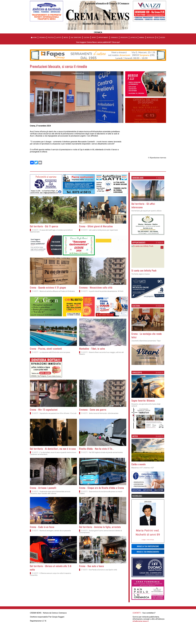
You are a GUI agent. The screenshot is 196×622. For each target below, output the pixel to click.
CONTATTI (137, 613)
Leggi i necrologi (148, 539)
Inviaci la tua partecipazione (148, 546)
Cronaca (42, 37)
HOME (35, 37)
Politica (51, 37)
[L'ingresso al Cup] (76, 122)
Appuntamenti (103, 37)
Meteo (66, 37)
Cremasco (114, 37)
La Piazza (133, 37)
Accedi (162, 37)
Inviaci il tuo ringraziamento (148, 551)
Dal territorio (76, 37)
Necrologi (150, 37)
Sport (94, 37)
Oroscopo (124, 37)
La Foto (58, 37)
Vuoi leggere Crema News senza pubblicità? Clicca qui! (98, 42)
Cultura (86, 37)
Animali (141, 37)
